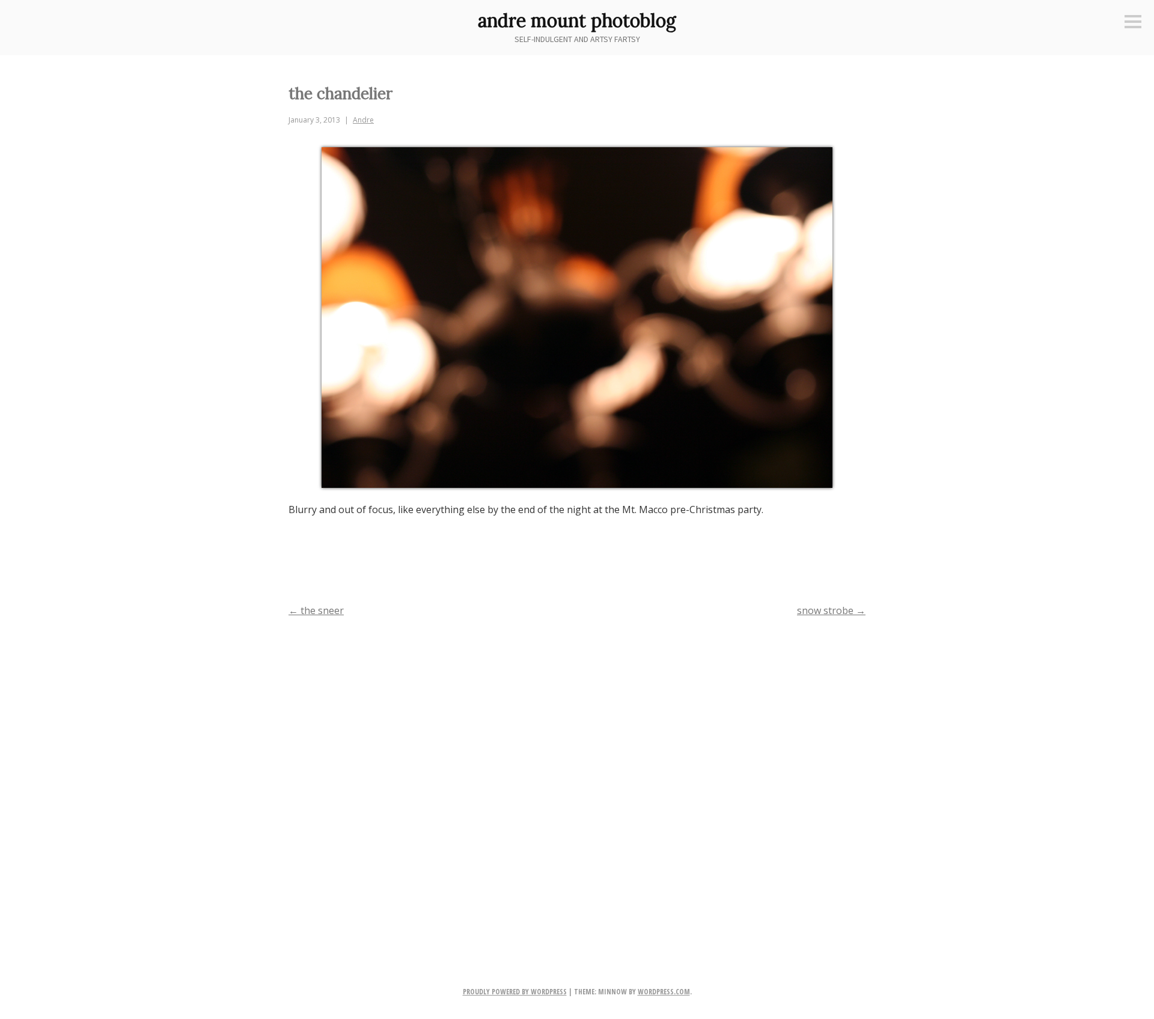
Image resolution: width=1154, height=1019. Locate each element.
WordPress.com (664, 992)
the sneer (316, 610)
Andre (363, 120)
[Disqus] (577, 782)
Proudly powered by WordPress (515, 992)
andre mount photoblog (577, 20)
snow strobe (831, 610)
